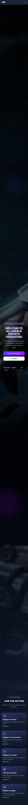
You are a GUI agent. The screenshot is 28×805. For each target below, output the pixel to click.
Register (15, 358)
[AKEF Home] (3, 2)
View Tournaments (15, 353)
